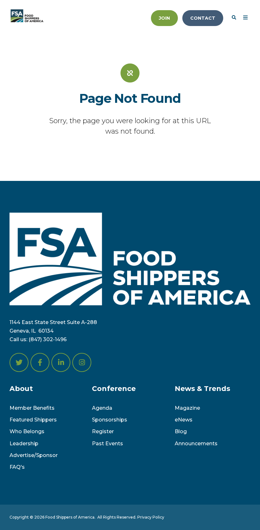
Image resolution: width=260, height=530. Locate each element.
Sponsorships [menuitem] (109, 420)
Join (164, 18)
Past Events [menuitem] (107, 444)
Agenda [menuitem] (102, 408)
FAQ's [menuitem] (17, 467)
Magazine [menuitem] (187, 408)
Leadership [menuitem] (24, 444)
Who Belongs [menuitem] (27, 431)
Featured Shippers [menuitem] (33, 420)
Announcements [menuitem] (196, 444)
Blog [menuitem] (181, 431)
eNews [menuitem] (183, 420)
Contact (202, 18)
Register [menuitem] (103, 431)
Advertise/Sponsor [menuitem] (34, 455)
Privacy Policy (150, 517)
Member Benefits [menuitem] (32, 408)
